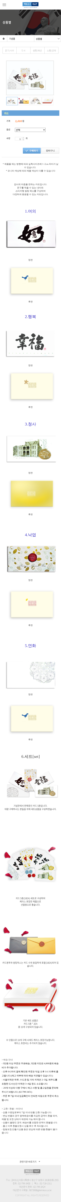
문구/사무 (9, 50)
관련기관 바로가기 (28, 1161)
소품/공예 (51, 50)
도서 (23, 50)
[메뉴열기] (4, 4)
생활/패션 (37, 50)
